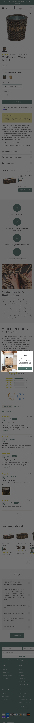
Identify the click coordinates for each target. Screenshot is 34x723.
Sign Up (25, 368)
